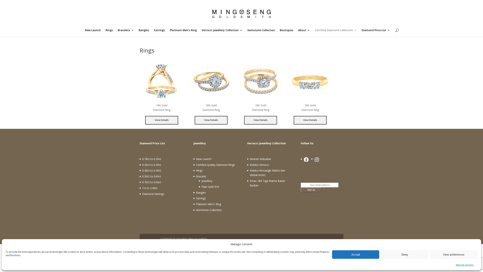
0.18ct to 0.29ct (151, 159)
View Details (162, 120)
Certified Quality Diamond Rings (215, 165)
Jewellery (207, 181)
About (302, 30)
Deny (404, 254)
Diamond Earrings (153, 194)
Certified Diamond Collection (334, 30)
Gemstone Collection (261, 30)
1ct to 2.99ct (150, 188)
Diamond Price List (374, 30)
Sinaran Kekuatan (260, 159)
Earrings (159, 30)
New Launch (93, 30)
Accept (355, 254)
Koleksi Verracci (259, 165)
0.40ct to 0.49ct (151, 170)
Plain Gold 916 (210, 187)
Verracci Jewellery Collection (220, 30)
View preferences (454, 254)
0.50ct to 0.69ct (151, 176)
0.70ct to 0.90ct (151, 182)
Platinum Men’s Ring (183, 30)
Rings (109, 30)
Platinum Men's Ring (208, 204)
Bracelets (124, 30)
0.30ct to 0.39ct (151, 165)
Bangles (144, 30)
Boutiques (286, 30)
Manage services (465, 265)
